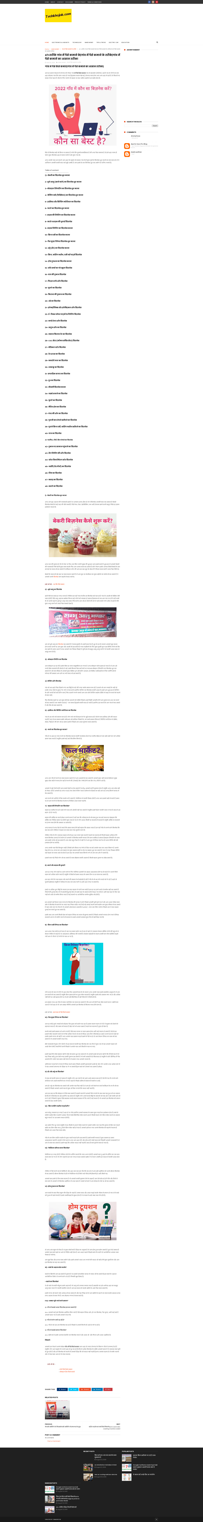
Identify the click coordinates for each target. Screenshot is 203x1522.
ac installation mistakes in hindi (105, 1465)
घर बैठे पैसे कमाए (59, 584)
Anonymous (135, 136)
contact (60, 2)
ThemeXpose (57, 1519)
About (53, 2)
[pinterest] (156, 2)
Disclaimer (69, 2)
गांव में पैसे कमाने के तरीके (69, 49)
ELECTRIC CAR (113, 42)
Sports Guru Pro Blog (139, 144)
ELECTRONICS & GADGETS (60, 42)
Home (47, 42)
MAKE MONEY (89, 42)
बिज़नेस (55, 577)
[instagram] (153, 2)
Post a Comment (54, 1441)
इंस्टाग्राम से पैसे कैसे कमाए (61, 1012)
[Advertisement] (119, 22)
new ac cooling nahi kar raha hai (106, 1474)
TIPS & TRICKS (101, 42)
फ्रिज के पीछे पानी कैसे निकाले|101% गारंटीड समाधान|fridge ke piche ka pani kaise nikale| (67, 1499)
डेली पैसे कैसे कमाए (65, 1369)
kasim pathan (136, 152)
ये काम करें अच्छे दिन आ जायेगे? (144, 1474)
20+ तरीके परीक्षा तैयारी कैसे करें (66, 1507)
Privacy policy (80, 2)
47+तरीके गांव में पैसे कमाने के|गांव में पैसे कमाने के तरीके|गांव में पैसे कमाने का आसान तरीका (57, 1413)
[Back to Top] (156, 1519)
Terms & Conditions (94, 2)
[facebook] (149, 2)
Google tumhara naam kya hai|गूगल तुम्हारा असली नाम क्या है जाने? (68, 1488)
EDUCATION (125, 42)
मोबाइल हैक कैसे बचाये (67, 1372)
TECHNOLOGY (77, 42)
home (47, 2)
